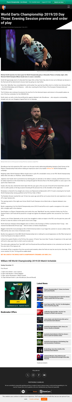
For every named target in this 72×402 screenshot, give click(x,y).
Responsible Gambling (36, 382)
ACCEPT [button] (44, 399)
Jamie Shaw (4, 27)
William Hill (50, 168)
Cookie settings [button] (34, 399)
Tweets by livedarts (42, 363)
